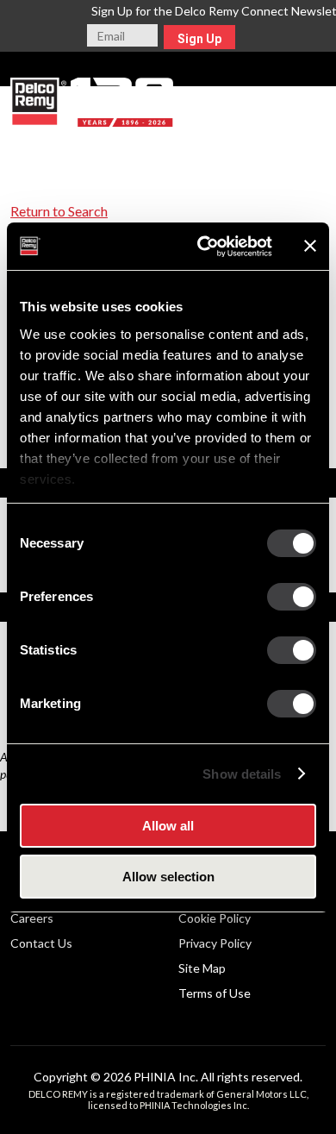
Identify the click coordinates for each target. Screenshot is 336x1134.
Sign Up (199, 39)
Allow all (168, 825)
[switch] (291, 597)
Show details (241, 774)
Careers (31, 918)
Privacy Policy (215, 943)
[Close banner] (310, 246)
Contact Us (41, 943)
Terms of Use (214, 993)
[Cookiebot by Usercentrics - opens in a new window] (203, 246)
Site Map (202, 968)
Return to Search (59, 211)
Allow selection (168, 876)
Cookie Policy (214, 918)
